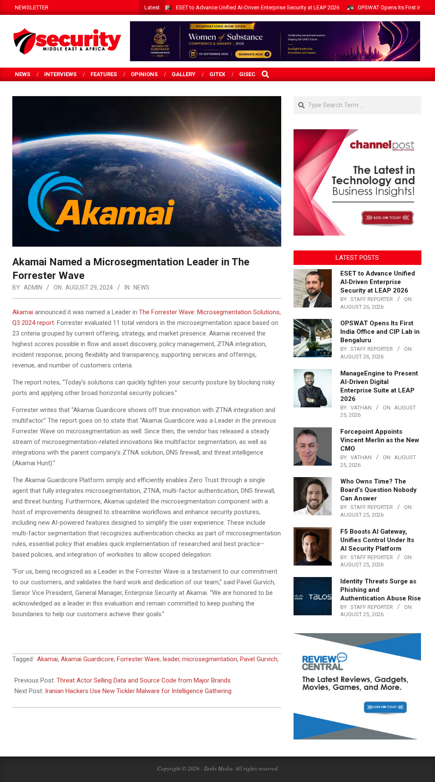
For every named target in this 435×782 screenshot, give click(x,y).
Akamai (22, 312)
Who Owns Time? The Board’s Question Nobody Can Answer (378, 490)
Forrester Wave (138, 659)
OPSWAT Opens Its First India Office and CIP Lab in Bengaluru (380, 331)
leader (171, 659)
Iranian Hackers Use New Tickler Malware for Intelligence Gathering (138, 691)
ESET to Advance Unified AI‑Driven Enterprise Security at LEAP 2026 (257, 7)
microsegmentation (209, 659)
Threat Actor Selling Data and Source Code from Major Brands (143, 680)
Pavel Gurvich (258, 659)
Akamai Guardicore (87, 659)
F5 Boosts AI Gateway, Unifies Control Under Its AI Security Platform (377, 540)
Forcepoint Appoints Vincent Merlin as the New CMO (379, 440)
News (141, 287)
